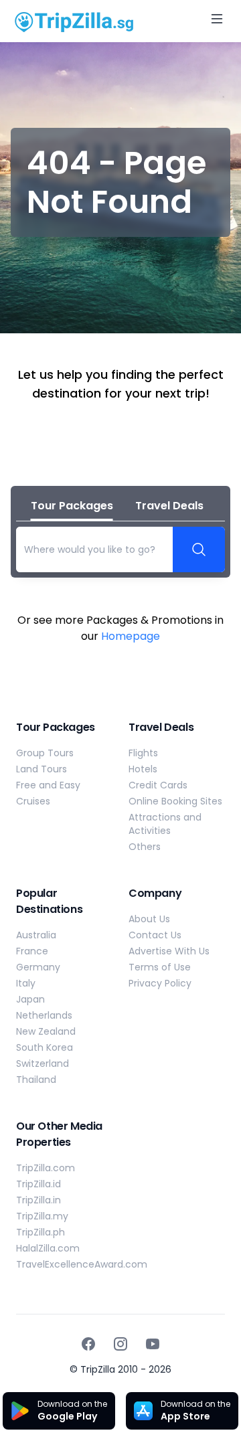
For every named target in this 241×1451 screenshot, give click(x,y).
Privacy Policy (160, 983)
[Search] (199, 549)
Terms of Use (160, 967)
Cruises (33, 801)
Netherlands (44, 1015)
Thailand (36, 1079)
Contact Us (155, 935)
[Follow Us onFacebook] (88, 1344)
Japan (30, 999)
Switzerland (42, 1063)
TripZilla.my (42, 1216)
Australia (36, 935)
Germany (38, 967)
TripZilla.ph (40, 1232)
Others (145, 846)
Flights (143, 753)
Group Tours (45, 753)
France (32, 951)
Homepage (130, 636)
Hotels (143, 769)
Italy (25, 983)
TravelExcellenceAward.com (81, 1264)
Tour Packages (72, 505)
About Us (149, 919)
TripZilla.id (38, 1184)
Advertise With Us (169, 951)
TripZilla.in (38, 1200)
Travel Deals (169, 505)
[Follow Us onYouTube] (153, 1344)
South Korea (44, 1047)
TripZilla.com (45, 1168)
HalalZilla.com (48, 1248)
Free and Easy (48, 785)
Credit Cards (158, 785)
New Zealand (46, 1031)
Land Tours (41, 769)
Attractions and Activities (165, 823)
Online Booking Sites (175, 801)
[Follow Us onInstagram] (120, 1344)
